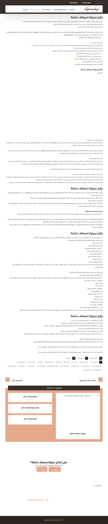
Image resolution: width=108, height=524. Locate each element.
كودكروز (48, 520)
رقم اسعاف (40, 362)
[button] (10, 9)
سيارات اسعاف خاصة (64, 366)
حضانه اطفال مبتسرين (49, 362)
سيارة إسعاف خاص (41, 366)
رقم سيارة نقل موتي (85, 366)
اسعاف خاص (68, 358)
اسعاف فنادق (66, 362)
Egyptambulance (94, 358)
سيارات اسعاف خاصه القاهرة (94, 211)
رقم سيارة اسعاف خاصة (96, 366)
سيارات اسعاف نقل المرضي (52, 366)
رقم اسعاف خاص (31, 362)
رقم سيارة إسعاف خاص (21, 362)
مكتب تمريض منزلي (87, 370)
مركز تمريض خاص (21, 366)
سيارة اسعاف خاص (31, 366)
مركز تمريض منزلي (11, 366)
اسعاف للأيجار (58, 362)
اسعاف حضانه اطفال (83, 362)
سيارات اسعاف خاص (75, 366)
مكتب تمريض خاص (97, 370)
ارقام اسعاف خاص (94, 362)
